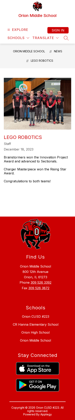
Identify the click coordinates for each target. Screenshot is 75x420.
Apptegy (46, 414)
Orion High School (35, 332)
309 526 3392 (41, 282)
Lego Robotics (42, 60)
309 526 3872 (38, 288)
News (58, 51)
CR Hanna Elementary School (35, 324)
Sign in (58, 30)
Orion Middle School (29, 51)
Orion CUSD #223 (35, 316)
